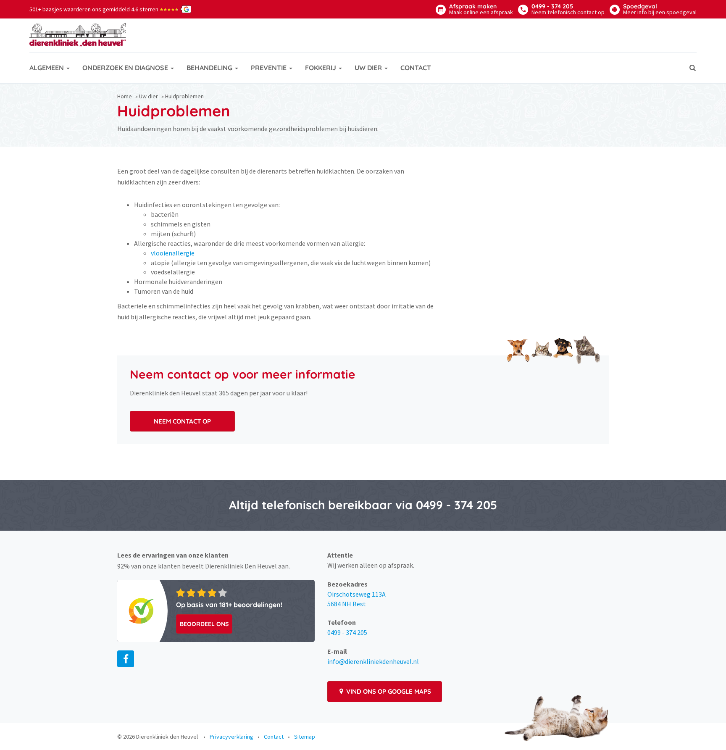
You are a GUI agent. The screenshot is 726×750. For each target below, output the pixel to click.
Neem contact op (182, 421)
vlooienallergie (173, 253)
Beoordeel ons (204, 624)
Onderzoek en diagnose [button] (126, 67)
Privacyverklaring (231, 736)
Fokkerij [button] (321, 67)
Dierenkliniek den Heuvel (167, 736)
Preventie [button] (269, 67)
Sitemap (304, 736)
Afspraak (481, 9)
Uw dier (148, 96)
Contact (415, 67)
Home (124, 96)
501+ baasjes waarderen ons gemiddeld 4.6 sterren (104, 9)
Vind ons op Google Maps (388, 691)
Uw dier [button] (369, 67)
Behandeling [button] (210, 67)
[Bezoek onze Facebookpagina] (125, 658)
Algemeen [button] (47, 67)
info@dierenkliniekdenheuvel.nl (373, 661)
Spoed (660, 9)
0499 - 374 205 (568, 9)
